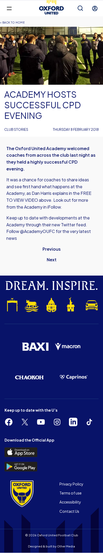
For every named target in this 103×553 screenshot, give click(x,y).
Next (52, 259)
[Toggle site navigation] (9, 8)
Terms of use (70, 493)
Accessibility (70, 502)
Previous (52, 249)
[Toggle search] (80, 8)
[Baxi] (35, 346)
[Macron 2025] (68, 347)
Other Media (66, 546)
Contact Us (69, 511)
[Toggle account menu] (95, 8)
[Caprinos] (73, 377)
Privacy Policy (71, 484)
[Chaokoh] (29, 377)
